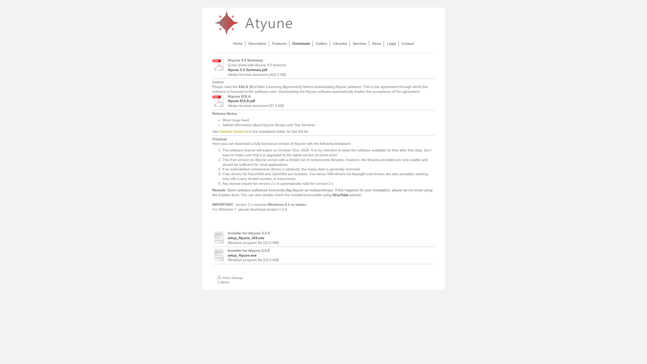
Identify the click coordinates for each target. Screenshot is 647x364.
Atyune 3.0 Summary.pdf (247, 70)
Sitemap (237, 278)
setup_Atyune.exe (242, 255)
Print (226, 278)
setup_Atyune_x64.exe (246, 238)
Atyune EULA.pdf (241, 101)
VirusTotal (340, 195)
